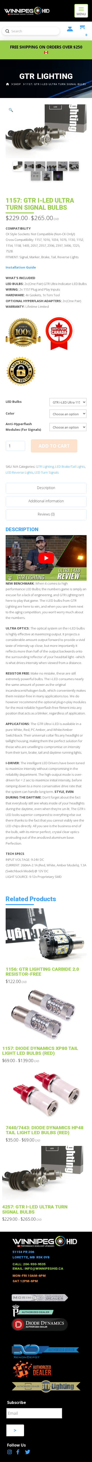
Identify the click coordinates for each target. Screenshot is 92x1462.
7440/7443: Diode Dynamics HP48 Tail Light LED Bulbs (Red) (44, 1130)
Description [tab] (46, 487)
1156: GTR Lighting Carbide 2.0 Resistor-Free (42, 971)
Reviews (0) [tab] (46, 514)
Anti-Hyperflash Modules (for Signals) (23, 427)
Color (10, 413)
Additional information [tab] (46, 501)
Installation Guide (21, 267)
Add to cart (54, 446)
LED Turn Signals (47, 472)
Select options (47, 955)
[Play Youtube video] (46, 558)
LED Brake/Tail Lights (70, 466)
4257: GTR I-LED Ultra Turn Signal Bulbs (34, 1209)
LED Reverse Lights (19, 472)
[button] (81, 11)
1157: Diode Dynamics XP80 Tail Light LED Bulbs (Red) (40, 1050)
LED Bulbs (14, 401)
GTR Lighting (45, 466)
